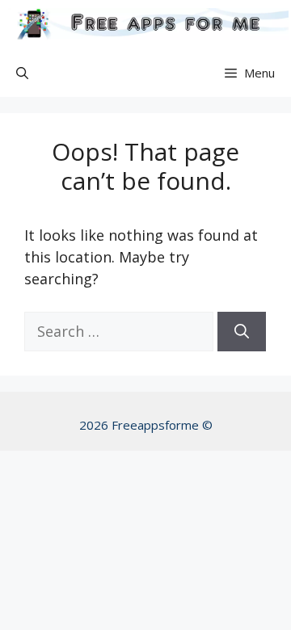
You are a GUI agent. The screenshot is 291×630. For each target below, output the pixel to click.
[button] (22, 72)
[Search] (241, 331)
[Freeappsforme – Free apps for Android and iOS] (148, 24)
